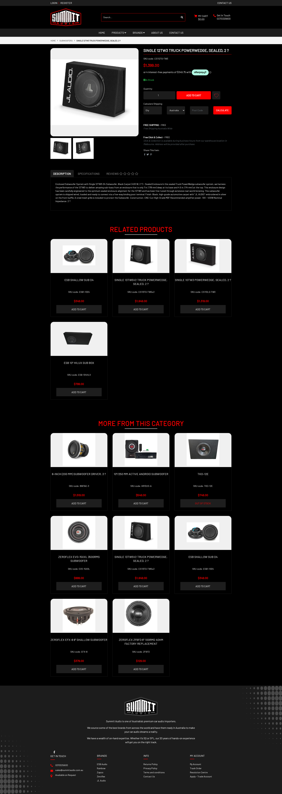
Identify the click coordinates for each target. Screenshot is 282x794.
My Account (195, 764)
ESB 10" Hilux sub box (79, 363)
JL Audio (101, 780)
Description (62, 173)
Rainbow (101, 768)
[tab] (62, 173)
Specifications (89, 173)
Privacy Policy (150, 768)
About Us (157, 32)
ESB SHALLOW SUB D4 (79, 280)
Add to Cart (193, 95)
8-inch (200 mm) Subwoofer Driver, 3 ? (79, 474)
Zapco (100, 772)
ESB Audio (102, 764)
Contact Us (176, 32)
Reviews (112, 173)
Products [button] (118, 32)
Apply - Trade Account (201, 776)
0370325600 (224, 18)
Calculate (222, 110)
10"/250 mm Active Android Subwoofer (141, 474)
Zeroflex (101, 776)
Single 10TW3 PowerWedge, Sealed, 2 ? (203, 280)
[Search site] (182, 17)
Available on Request (65, 775)
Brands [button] (138, 32)
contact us (224, 2)
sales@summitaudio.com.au (69, 770)
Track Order (196, 768)
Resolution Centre (199, 772)
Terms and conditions (154, 772)
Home (102, 32)
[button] (216, 95)
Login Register (61, 2)
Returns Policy (150, 764)
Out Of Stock (203, 503)
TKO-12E (203, 474)
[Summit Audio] (65, 17)
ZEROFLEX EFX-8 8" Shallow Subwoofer (79, 639)
